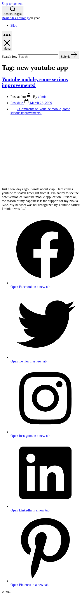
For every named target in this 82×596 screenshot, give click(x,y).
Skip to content (12, 3)
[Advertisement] (41, 151)
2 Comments (40, 111)
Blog (13, 25)
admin (42, 97)
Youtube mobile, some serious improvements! (35, 82)
